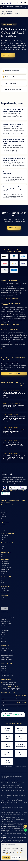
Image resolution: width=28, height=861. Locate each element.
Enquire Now (6, 55)
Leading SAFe (4, 530)
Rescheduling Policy (6, 673)
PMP (2, 507)
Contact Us (4, 639)
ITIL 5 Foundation (5, 535)
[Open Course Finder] (18, 2)
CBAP (2, 554)
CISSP (2, 597)
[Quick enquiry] (25, 826)
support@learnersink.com (9, 682)
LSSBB (2, 546)
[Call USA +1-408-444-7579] (22, 2)
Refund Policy (4, 670)
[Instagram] (7, 710)
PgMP (2, 514)
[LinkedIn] (2, 710)
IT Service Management (7, 533)
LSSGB (2, 544)
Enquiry (3, 634)
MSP (2, 518)
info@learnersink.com (8, 684)
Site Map (3, 641)
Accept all (6, 857)
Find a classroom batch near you (9, 298)
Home (2, 11)
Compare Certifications (7, 655)
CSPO (2, 528)
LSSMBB (3, 548)
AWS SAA (3, 588)
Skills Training (5, 559)
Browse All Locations (6, 659)
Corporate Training (6, 623)
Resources (4, 628)
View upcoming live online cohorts (10, 324)
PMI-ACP (3, 524)
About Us (3, 619)
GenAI (2, 582)
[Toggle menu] (25, 2)
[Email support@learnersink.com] (25, 837)
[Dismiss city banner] (26, 7)
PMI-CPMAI (4, 516)
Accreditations (5, 630)
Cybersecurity (5, 595)
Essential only (16, 857)
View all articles (22, 384)
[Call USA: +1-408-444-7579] (25, 833)
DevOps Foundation (5, 592)
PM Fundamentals (5, 563)
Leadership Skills (5, 565)
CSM (2, 526)
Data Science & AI (6, 576)
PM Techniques (4, 561)
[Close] (25, 844)
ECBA (2, 556)
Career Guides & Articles (7, 653)
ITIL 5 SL (3, 539)
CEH (2, 599)
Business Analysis (6, 552)
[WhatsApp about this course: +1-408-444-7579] (25, 830)
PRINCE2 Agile (4, 512)
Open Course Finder (15, 373)
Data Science (4, 578)
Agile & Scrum (5, 522)
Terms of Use (4, 668)
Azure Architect (5, 590)
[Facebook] (4, 710)
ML (2, 580)
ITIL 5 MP (3, 537)
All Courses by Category (7, 617)
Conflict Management (6, 567)
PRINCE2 (3, 510)
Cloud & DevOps (5, 586)
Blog (2, 636)
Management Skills (5, 569)
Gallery (3, 632)
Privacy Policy (4, 666)
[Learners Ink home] (6, 2)
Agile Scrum (4, 571)
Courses (8, 11)
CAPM (2, 509)
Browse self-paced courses (8, 349)
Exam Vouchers (5, 625)
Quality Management (7, 542)
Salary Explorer (5, 657)
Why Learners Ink (5, 621)
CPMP (2, 573)
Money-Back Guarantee (7, 675)
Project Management (7, 505)
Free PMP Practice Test (7, 650)
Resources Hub (5, 648)
